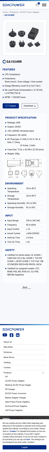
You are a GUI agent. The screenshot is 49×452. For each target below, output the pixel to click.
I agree (24, 447)
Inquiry (13, 106)
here (28, 439)
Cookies (13, 431)
